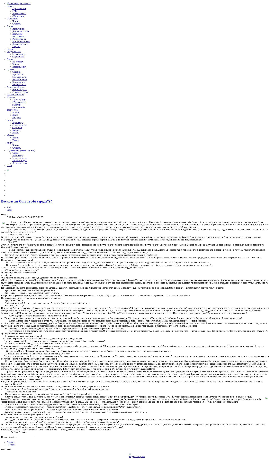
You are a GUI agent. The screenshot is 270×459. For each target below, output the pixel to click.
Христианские (19, 8)
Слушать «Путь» (20, 92)
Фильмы (16, 130)
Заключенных (19, 54)
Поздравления (19, 67)
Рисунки (16, 117)
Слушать (16, 24)
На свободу (17, 62)
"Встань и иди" (19, 160)
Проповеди (12, 18)
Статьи (10, 26)
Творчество (12, 110)
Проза (15, 115)
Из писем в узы (19, 163)
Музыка (10, 135)
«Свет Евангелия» (15, 94)
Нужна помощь (19, 79)
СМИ (15, 11)
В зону (15, 64)
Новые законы (19, 13)
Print (9, 207)
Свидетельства (14, 51)
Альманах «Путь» (15, 87)
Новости (11, 6)
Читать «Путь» (19, 89)
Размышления (19, 39)
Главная (26, 3)
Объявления (18, 16)
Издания (11, 97)
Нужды (10, 69)
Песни (15, 132)
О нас (9, 165)
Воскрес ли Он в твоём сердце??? (26, 201)
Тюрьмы (16, 46)
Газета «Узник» (19, 99)
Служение (17, 127)
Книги (10, 143)
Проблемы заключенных (18, 35)
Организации (18, 82)
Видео (10, 120)
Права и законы (19, 44)
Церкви (10, 49)
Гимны (15, 140)
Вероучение (18, 29)
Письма (10, 59)
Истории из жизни (21, 41)
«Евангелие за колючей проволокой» (19, 104)
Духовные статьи (20, 31)
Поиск (4, 437)
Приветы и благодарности (19, 75)
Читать (15, 21)
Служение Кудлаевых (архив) (21, 150)
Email (9, 210)
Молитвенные (19, 84)
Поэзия (15, 112)
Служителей (18, 56)
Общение (16, 72)
